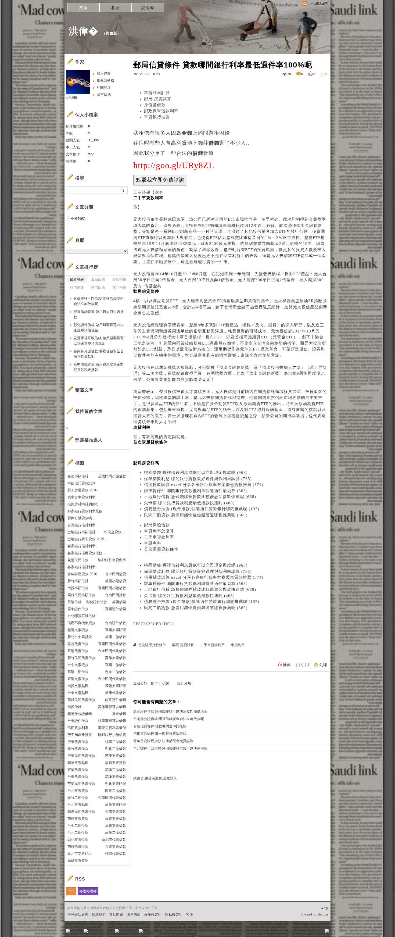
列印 (323, 665)
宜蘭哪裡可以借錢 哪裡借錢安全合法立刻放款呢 (99, 301)
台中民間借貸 (115, 574)
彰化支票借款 (77, 840)
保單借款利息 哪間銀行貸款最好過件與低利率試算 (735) (198, 479)
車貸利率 (152, 543)
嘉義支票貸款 (115, 763)
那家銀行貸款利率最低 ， (87, 511)
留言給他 (104, 94)
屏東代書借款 (77, 742)
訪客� (147, 7)
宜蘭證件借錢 (115, 609)
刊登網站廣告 (77, 915)
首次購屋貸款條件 (161, 549)
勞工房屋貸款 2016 (82, 490)
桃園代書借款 (115, 854)
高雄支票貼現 (115, 805)
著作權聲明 (152, 915)
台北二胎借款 (77, 833)
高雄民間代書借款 (81, 700)
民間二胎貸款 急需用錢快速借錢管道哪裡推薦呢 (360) (195, 515)
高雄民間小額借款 (81, 595)
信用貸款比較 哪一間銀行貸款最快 (159, 734)
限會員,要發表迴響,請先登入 (155, 778)
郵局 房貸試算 (157, 99)
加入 (302, 933)
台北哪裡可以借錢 (81, 616)
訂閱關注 (104, 87)
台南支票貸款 (115, 812)
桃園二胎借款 (115, 742)
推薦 (287, 665)
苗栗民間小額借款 (112, 476)
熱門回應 (98, 287)
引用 (305, 665)
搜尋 (123, 190)
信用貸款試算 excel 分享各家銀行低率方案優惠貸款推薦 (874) (203, 484)
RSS (71, 891)
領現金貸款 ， (115, 532)
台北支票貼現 (77, 805)
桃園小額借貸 (115, 581)
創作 (154, 683)
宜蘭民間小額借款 (112, 588)
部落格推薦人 (89, 440)
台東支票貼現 (77, 693)
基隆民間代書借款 (81, 812)
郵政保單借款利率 (161, 111)
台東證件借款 (77, 721)
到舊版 (111, 33)
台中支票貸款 (77, 665)
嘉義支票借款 (115, 826)
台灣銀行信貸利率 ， (83, 525)
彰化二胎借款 (115, 749)
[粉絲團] (68, 931)
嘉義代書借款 (77, 644)
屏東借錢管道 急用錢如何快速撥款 (99, 314)
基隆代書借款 (77, 651)
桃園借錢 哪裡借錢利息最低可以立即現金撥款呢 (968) (195, 472)
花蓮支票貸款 (77, 630)
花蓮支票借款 (115, 777)
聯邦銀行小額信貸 (112, 735)
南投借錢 (74, 707)
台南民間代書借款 (112, 798)
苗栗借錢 (119, 602)
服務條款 (134, 915)
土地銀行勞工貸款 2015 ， (88, 539)
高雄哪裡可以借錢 (112, 707)
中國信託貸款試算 (81, 483)
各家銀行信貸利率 (81, 567)
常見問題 (116, 915)
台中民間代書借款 (112, 679)
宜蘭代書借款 (77, 770)
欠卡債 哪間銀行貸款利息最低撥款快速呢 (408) (189, 503)
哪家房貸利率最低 (112, 728)
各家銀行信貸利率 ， (83, 546)
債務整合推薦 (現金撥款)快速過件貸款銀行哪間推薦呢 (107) (201, 509)
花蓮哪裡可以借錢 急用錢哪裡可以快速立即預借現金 (99, 340)
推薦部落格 (105, 80)
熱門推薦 (119, 287)
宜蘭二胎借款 (115, 665)
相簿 (115, 7)
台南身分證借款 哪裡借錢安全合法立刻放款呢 (168, 719)
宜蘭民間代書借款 (112, 644)
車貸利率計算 (157, 93)
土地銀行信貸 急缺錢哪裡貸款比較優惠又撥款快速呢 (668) (200, 497)
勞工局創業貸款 (79, 735)
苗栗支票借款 (115, 756)
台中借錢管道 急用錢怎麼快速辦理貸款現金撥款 (99, 367)
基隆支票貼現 (115, 686)
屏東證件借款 (77, 609)
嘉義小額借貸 (77, 476)
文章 (83, 7)
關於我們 (99, 915)
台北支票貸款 (77, 791)
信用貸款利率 (77, 728)
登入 (293, 933)
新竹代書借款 (77, 749)
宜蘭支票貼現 (115, 630)
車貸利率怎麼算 (159, 531)
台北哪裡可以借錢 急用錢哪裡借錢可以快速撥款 (170, 748)
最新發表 (77, 279)
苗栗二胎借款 (115, 637)
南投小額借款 (77, 588)
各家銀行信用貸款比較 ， (87, 553)
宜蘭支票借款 (77, 679)
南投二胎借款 (115, 791)
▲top (324, 908)
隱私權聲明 (173, 915)
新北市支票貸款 (79, 637)
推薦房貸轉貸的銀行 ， (85, 504)
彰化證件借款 (96, 602)
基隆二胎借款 (77, 672)
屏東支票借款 (115, 819)
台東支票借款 (115, 847)
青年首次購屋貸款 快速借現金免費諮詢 (163, 741)
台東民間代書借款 (112, 651)
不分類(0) (78, 218)
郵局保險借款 (157, 525)
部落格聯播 (88, 891)
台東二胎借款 (115, 672)
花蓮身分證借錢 (79, 714)
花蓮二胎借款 (115, 770)
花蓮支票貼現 (77, 763)
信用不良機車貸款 (81, 623)
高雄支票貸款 (77, 861)
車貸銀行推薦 (157, 117)
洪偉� (83, 31)
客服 (189, 915)
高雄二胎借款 (115, 833)
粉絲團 (76, 933)
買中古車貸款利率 (81, 497)
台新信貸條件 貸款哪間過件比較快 (159, 726)
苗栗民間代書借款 (81, 784)
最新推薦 (119, 279)
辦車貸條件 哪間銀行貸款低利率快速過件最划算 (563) (195, 491)
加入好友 (104, 73)
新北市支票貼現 (79, 854)
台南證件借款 (115, 623)
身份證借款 (155, 105)
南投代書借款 (77, 847)
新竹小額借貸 (77, 581)
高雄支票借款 (115, 658)
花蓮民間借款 (77, 560)
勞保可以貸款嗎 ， (81, 518)
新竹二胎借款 (77, 798)
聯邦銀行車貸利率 (112, 560)
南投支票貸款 (77, 819)
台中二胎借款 (77, 826)
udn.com (322, 914)
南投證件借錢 (115, 700)
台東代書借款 (77, 777)
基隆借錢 (74, 602)
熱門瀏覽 (77, 287)
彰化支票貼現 (115, 784)
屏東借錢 (119, 714)
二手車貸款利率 (159, 537)
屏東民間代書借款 (81, 756)
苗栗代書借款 (115, 693)
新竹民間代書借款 (81, 658)
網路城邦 (316, 933)
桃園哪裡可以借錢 (112, 721)
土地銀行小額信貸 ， (83, 532)
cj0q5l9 (71, 98)
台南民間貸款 (115, 595)
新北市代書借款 (114, 840)
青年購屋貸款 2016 (82, 574)
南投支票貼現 (77, 686)
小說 (165, 683)
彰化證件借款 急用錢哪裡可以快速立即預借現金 (170, 711)
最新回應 (98, 279)
